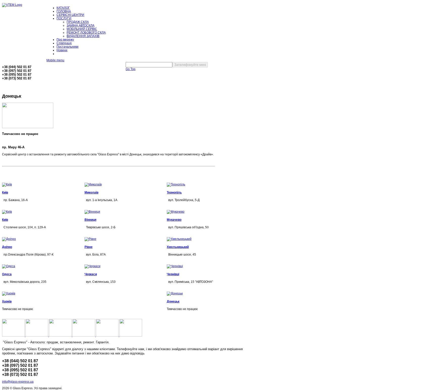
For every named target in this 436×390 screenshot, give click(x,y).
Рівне (89, 247)
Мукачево (174, 219)
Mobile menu (55, 60)
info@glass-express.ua (18, 381)
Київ (5, 192)
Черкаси (91, 274)
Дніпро (7, 247)
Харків (7, 301)
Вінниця (90, 219)
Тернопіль (174, 192)
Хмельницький (178, 247)
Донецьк (173, 301)
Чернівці (173, 274)
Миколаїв (91, 192)
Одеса (7, 274)
